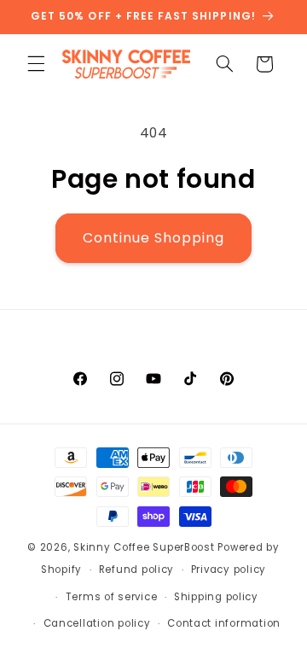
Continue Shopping (154, 238)
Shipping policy (216, 597)
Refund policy (137, 569)
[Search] (224, 64)
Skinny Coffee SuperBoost (144, 547)
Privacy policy (228, 569)
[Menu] (35, 64)
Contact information (224, 623)
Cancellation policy (97, 623)
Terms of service (112, 597)
